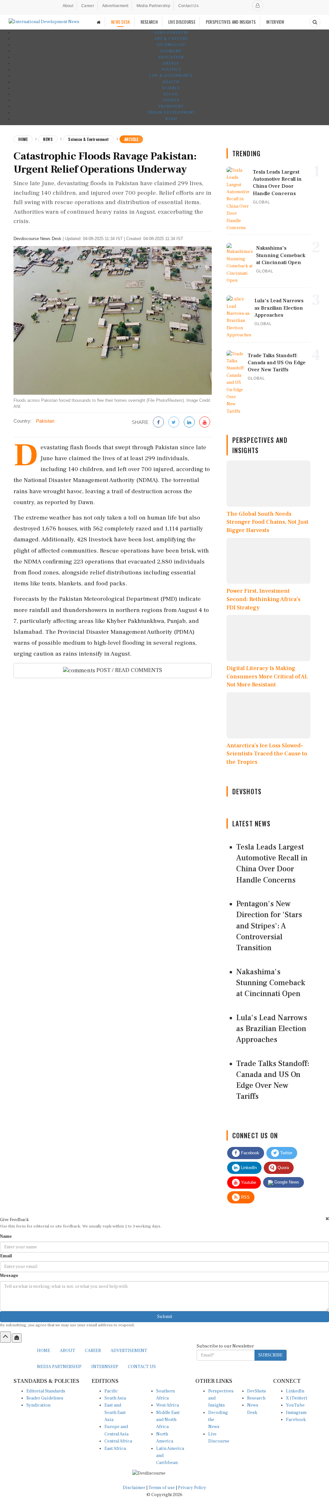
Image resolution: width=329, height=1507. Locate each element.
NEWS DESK (120, 22)
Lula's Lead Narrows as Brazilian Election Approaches (271, 1029)
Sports (171, 100)
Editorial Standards (45, 1391)
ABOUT (67, 1351)
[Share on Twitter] (173, 422)
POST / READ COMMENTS (128, 670)
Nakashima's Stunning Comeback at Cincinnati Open (270, 983)
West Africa (167, 1405)
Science (171, 88)
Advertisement (115, 6)
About (68, 6)
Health (171, 82)
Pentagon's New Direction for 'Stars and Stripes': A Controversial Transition (269, 926)
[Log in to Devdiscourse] (257, 5)
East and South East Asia (115, 1412)
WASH (171, 118)
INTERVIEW (275, 22)
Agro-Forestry (171, 32)
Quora (282, 1167)
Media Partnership (153, 6)
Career (87, 6)
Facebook (249, 1152)
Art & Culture (171, 38)
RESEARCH (149, 22)
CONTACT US (142, 1367)
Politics (171, 69)
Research (256, 1398)
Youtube (248, 1182)
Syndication (38, 1405)
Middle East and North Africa (168, 1420)
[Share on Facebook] (158, 422)
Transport (171, 106)
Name (6, 1236)
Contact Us (188, 6)
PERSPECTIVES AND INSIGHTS (231, 22)
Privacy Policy (192, 1488)
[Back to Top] (5, 1336)
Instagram (296, 1413)
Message (9, 1276)
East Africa (115, 1448)
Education (171, 57)
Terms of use (162, 1488)
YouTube (295, 1405)
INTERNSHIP (104, 1367)
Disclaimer (134, 1488)
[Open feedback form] (17, 1337)
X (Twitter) (296, 1398)
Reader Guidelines (44, 1398)
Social (171, 94)
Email (6, 1256)
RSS (245, 1197)
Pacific (111, 1391)
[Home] (98, 22)
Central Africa (118, 1441)
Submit (164, 1317)
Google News (286, 1182)
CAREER (93, 1351)
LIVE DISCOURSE (181, 22)
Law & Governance (171, 75)
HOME (43, 1351)
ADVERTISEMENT (129, 1351)
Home (23, 139)
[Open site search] (314, 21)
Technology (170, 44)
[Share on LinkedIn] (189, 422)
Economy (171, 51)
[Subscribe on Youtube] (204, 422)
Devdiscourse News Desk (37, 238)
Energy (171, 63)
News (48, 139)
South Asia (115, 1398)
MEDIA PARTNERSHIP (59, 1367)
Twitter (285, 1152)
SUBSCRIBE (270, 1355)
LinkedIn (248, 1167)
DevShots (256, 1391)
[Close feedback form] (327, 1218)
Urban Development (171, 112)
